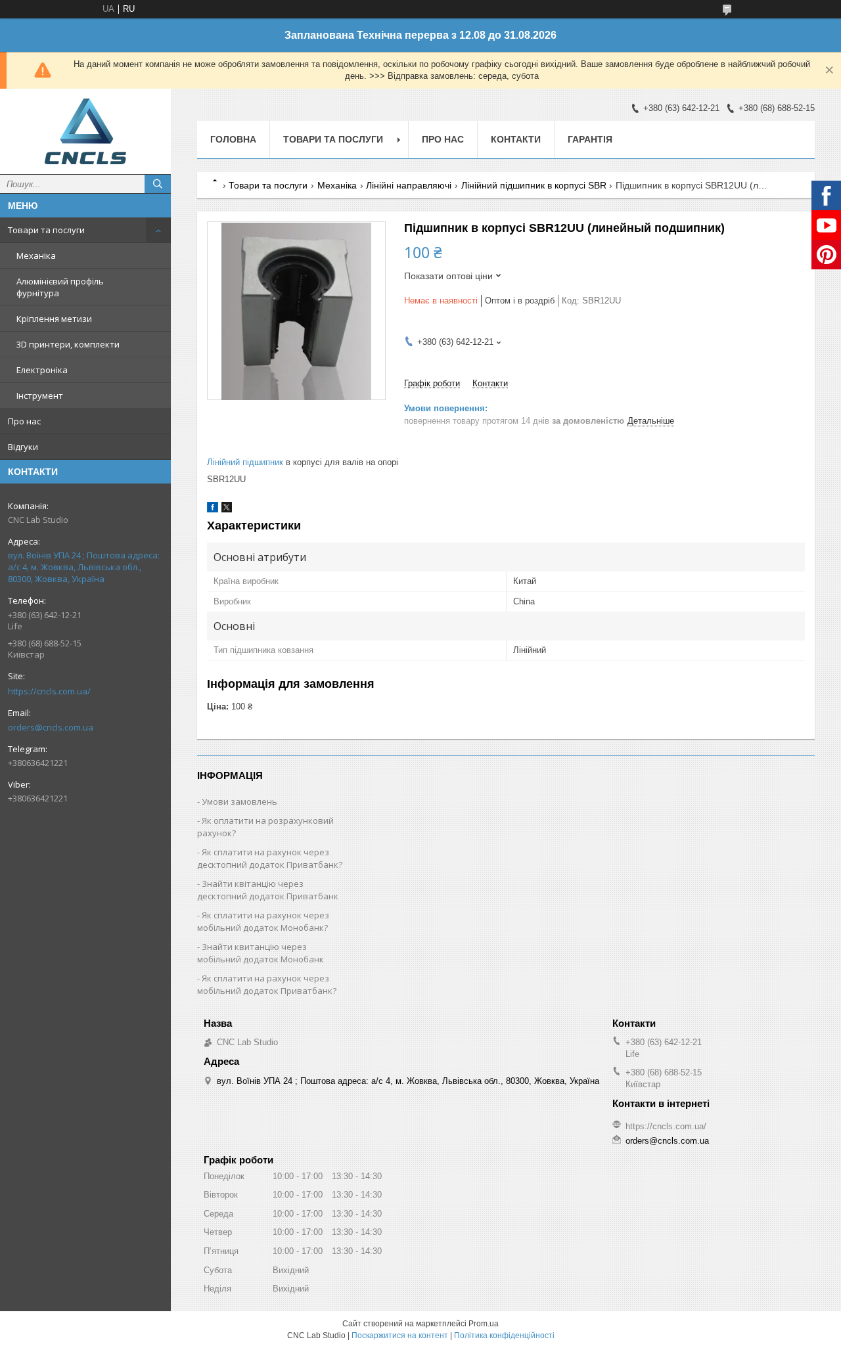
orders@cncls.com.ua (50, 727)
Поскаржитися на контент (400, 1335)
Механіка (36, 255)
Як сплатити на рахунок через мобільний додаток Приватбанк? (266, 984)
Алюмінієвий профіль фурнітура (60, 287)
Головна (233, 139)
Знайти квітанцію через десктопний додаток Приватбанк (267, 890)
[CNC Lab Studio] (85, 131)
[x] (226, 509)
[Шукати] (158, 184)
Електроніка (42, 370)
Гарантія (590, 139)
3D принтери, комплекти (68, 344)
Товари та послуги (46, 230)
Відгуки (23, 447)
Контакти (516, 139)
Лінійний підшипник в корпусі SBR (533, 185)
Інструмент (39, 395)
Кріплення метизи (54, 319)
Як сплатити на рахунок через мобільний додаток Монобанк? (263, 921)
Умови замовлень (239, 801)
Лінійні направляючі (408, 185)
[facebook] (212, 509)
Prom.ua (483, 1323)
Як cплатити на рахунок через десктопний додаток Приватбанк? (269, 858)
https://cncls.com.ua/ (49, 691)
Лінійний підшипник (245, 462)
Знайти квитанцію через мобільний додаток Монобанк (260, 953)
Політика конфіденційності (504, 1335)
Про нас (24, 421)
